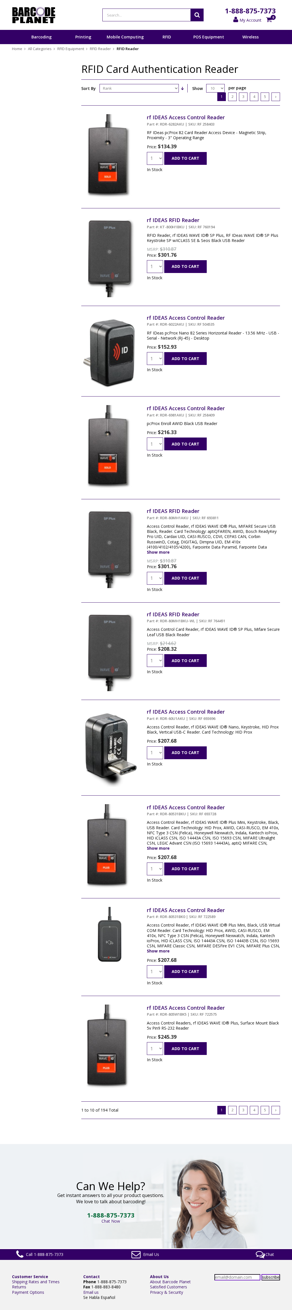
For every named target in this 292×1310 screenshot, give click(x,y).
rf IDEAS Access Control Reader (186, 120)
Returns (19, 1287)
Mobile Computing (125, 37)
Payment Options (28, 1292)
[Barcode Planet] (34, 15)
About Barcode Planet (170, 1281)
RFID (167, 37)
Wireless (250, 37)
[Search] (197, 15)
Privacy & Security (166, 1292)
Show (197, 88)
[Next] (275, 97)
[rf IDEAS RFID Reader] (109, 219)
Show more (158, 552)
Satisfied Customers (168, 1287)
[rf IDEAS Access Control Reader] (108, 116)
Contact (91, 1276)
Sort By (88, 88)
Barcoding (41, 37)
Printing (83, 37)
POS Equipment (208, 37)
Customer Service (30, 1276)
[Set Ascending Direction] (182, 88)
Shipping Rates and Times (36, 1281)
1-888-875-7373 (250, 10)
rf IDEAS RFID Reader (181, 223)
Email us (91, 1292)
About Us (159, 1276)
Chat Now (111, 1221)
